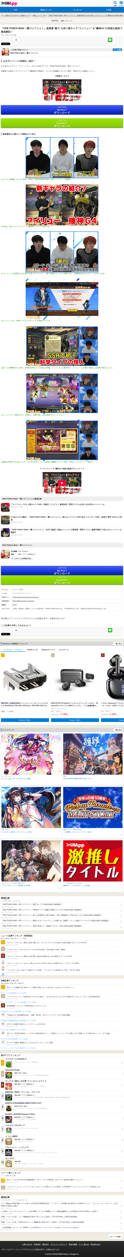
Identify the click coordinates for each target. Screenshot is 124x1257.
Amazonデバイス (48, 649)
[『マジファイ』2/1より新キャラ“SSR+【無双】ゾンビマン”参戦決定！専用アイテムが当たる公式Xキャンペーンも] (53, 511)
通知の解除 (73, 1244)
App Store (62, 110)
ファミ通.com (84, 1244)
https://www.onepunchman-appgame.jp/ (26, 597)
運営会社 (45, 1244)
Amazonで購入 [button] (25, 720)
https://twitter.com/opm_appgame (23, 601)
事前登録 (55, 20)
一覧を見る (118, 643)
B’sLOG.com (95, 1244)
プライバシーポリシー (58, 1244)
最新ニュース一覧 (39, 15)
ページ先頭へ (117, 1236)
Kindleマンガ (32, 649)
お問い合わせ (27, 1244)
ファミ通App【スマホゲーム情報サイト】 (16, 15)
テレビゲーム (64, 649)
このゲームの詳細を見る (22, 558)
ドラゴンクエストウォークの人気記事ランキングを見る (19, 1002)
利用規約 (37, 1244)
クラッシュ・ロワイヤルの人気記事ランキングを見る (18, 1048)
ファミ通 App (9, 3)
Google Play (62, 123)
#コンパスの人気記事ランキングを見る (14, 993)
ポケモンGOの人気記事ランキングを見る (15, 1039)
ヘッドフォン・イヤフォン (13, 649)
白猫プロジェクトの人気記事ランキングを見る (16, 1011)
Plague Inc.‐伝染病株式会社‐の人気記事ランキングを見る (19, 1020)
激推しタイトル (67, 20)
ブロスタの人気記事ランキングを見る (14, 1029)
